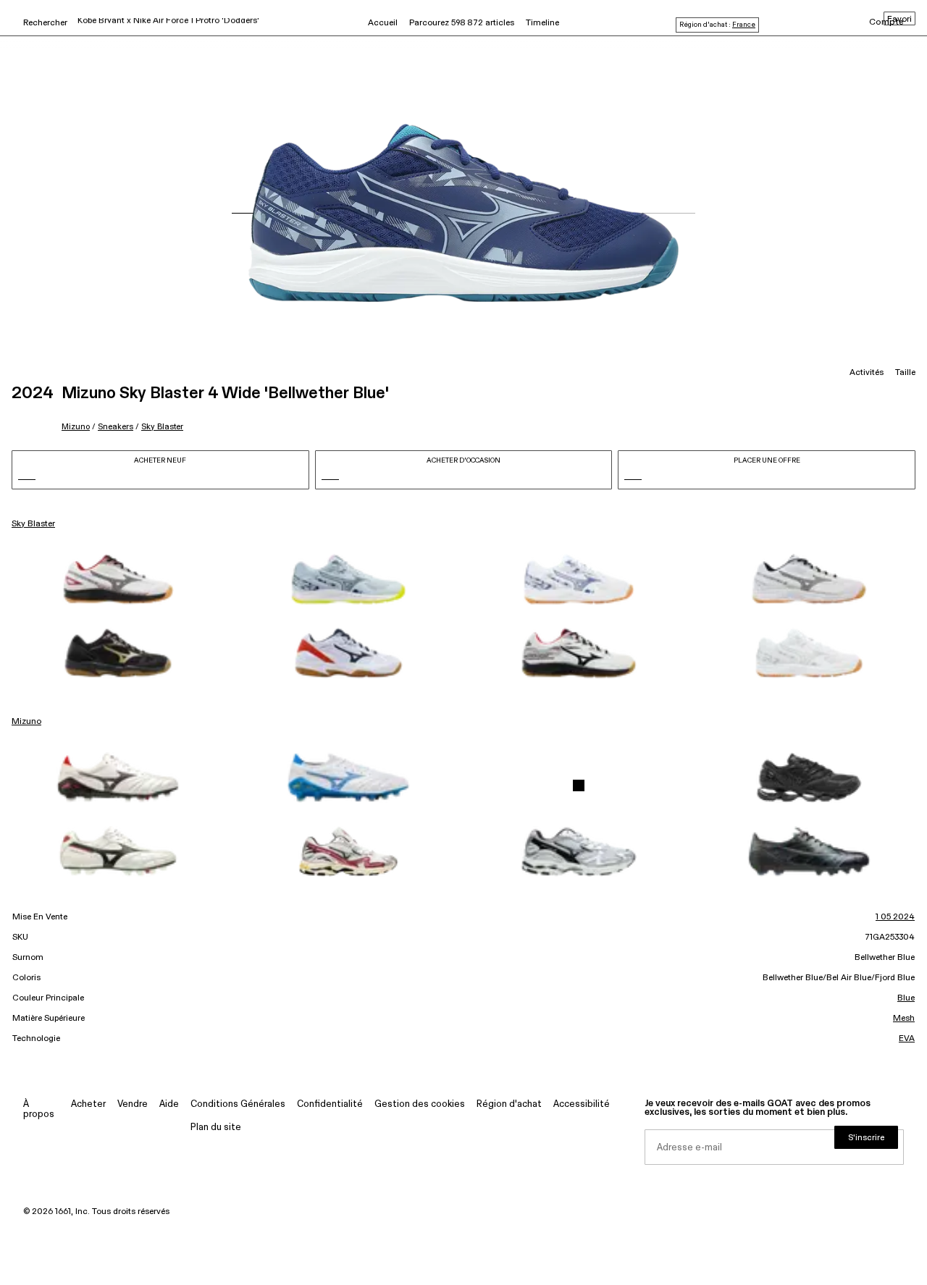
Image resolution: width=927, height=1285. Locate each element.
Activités (867, 372)
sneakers (115, 427)
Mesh (904, 1018)
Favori (899, 19)
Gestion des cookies (419, 1104)
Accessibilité (581, 1104)
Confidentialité (330, 1104)
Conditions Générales (237, 1104)
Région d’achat (509, 1104)
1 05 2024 (895, 917)
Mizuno (76, 427)
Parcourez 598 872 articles (461, 23)
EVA (907, 1039)
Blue (906, 998)
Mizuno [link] (26, 721)
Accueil (383, 23)
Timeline (542, 23)
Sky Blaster (162, 427)
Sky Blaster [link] (33, 524)
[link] (118, 579)
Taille (905, 372)
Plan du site (215, 1127)
